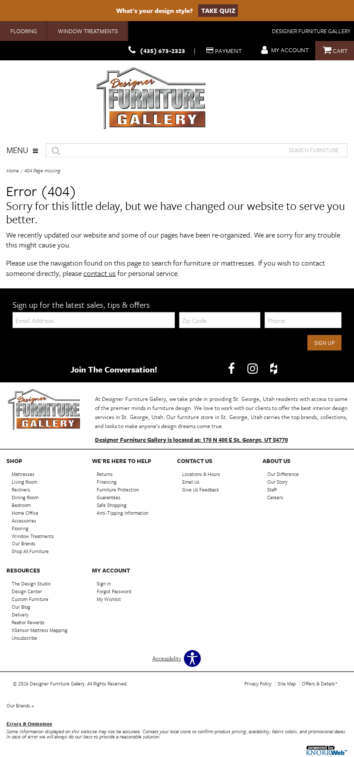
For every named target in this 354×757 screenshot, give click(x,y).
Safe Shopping (111, 505)
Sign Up (324, 342)
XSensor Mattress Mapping (39, 630)
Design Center (27, 591)
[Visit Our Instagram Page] (253, 368)
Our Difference (283, 474)
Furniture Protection (118, 489)
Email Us (190, 481)
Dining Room (25, 497)
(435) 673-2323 (162, 50)
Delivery (20, 614)
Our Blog (21, 606)
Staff (272, 489)
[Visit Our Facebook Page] (232, 368)
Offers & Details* (320, 683)
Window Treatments (88, 31)
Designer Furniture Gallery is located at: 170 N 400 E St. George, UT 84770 (191, 439)
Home (12, 170)
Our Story (277, 481)
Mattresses (23, 474)
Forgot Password (114, 591)
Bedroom (21, 505)
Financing (107, 481)
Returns (105, 474)
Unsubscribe (24, 637)
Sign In (104, 583)
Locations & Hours (201, 474)
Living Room (24, 481)
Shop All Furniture (30, 551)
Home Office (25, 512)
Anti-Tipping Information (123, 512)
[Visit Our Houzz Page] (274, 368)
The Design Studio (31, 583)
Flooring (23, 31)
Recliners (21, 489)
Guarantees (108, 497)
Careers (275, 497)
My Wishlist (109, 599)
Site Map (287, 683)
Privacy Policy (258, 683)
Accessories (24, 520)
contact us (99, 273)
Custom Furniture (30, 599)
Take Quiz (218, 10)
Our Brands (23, 543)
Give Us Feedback (200, 489)
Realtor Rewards (28, 622)
